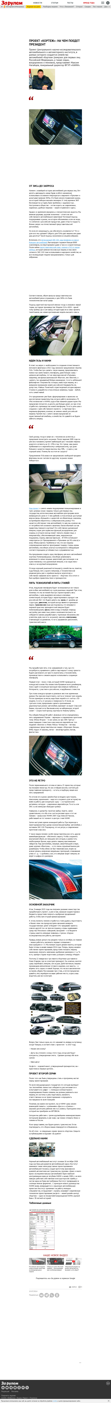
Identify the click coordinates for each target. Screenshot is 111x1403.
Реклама (14, 1391)
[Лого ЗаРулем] (11, 2)
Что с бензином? (67, 6)
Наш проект (34, 508)
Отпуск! (79, 6)
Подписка (33, 1398)
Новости (37, 3)
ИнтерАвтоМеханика (15, 6)
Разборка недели (50, 6)
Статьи (54, 3)
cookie (55, 1401)
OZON (3, 1398)
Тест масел (97, 6)
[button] (109, 1401)
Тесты (70, 3)
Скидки (88, 6)
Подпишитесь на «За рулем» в (55, 1278)
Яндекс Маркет (22, 1398)
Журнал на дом (33, 6)
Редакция (5, 1391)
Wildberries (11, 1398)
